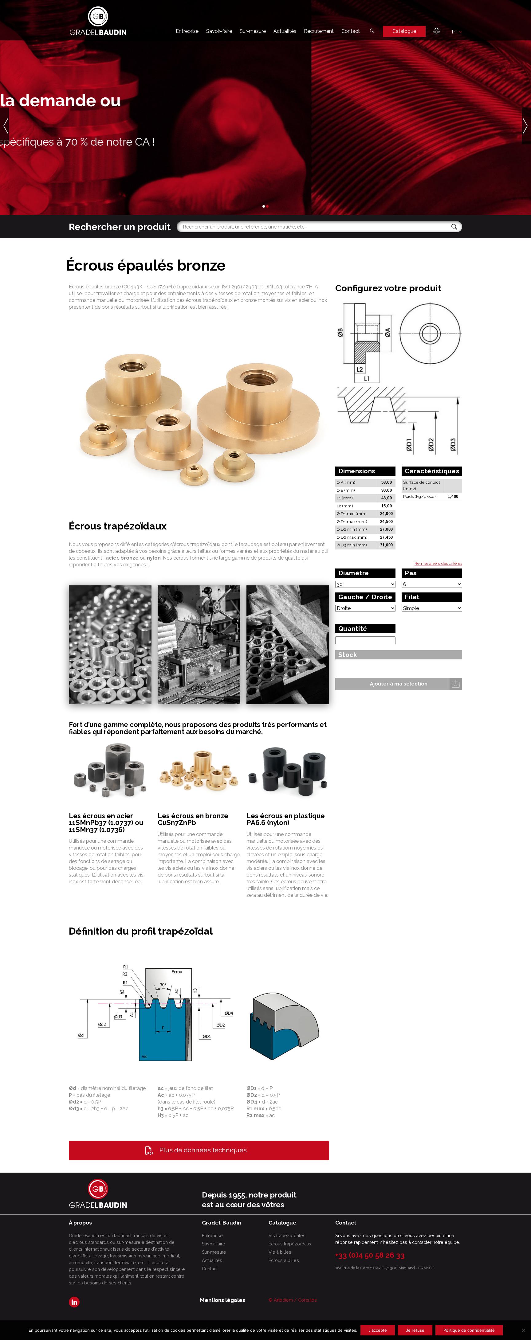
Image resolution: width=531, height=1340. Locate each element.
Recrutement (319, 31)
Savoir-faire (219, 31)
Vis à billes (280, 1252)
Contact (350, 31)
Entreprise (187, 31)
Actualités (284, 31)
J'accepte (377, 1330)
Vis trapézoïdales (287, 1235)
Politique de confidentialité (469, 1330)
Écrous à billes (284, 1260)
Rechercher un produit (120, 226)
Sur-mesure (253, 31)
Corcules (307, 1300)
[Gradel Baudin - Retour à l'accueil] (98, 20)
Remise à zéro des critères (438, 563)
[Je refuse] (523, 1330)
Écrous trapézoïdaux (290, 1243)
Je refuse (415, 1330)
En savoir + (89, 167)
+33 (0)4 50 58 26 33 (370, 1255)
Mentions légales (222, 1300)
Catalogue (404, 31)
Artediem (283, 1300)
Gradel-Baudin (139, 167)
